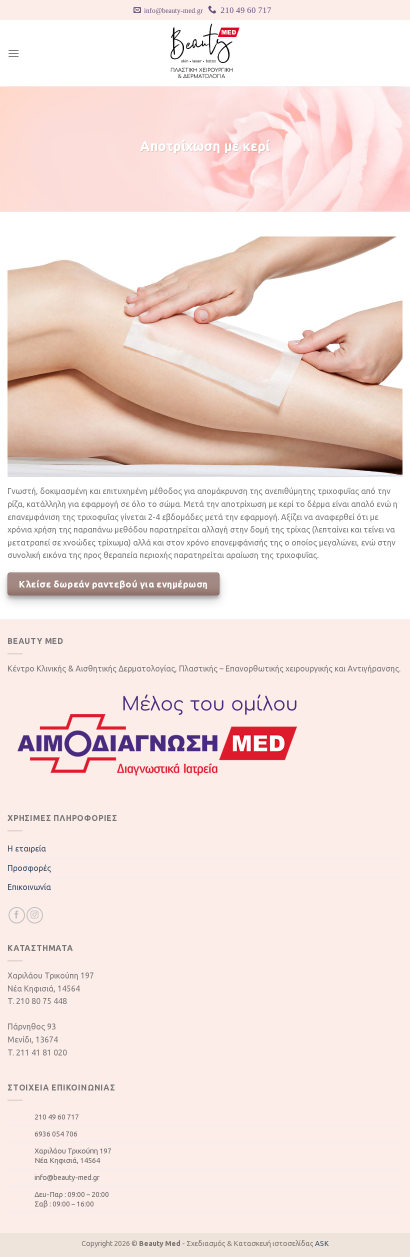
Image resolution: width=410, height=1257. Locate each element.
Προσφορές (29, 868)
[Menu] (14, 53)
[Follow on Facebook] (16, 915)
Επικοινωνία (29, 887)
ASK (322, 1244)
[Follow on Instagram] (34, 915)
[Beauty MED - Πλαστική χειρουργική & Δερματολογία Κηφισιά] (205, 53)
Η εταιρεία (27, 848)
